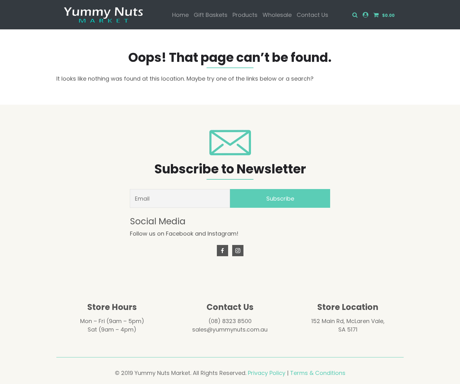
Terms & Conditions (317, 373)
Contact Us (312, 15)
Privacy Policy (266, 373)
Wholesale (277, 15)
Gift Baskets (210, 15)
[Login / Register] (365, 15)
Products (245, 15)
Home (180, 15)
